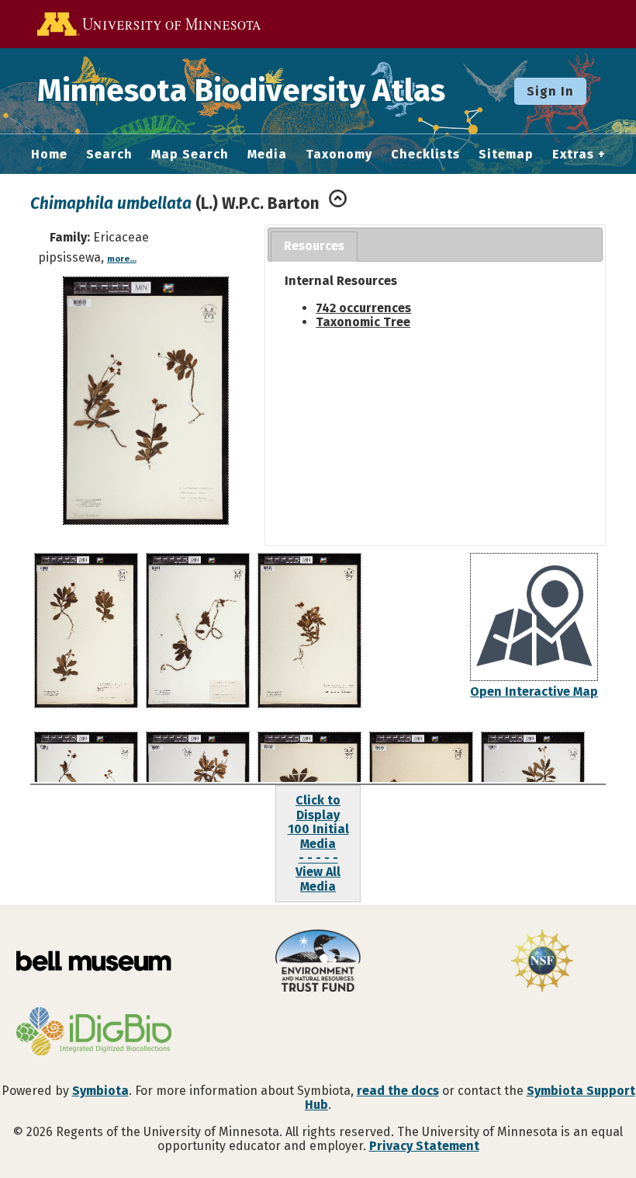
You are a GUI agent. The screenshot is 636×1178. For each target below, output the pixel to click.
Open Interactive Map (534, 691)
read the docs (398, 1090)
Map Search (190, 155)
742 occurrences (363, 308)
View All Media (318, 878)
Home (49, 155)
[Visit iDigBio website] (93, 1032)
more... (122, 259)
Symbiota (100, 1090)
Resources (314, 245)
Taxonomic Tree (363, 321)
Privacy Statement (424, 1145)
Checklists (425, 155)
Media (267, 155)
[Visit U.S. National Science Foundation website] (542, 962)
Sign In (550, 91)
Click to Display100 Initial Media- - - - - (318, 829)
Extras (573, 155)
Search (109, 155)
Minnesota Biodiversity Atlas (241, 90)
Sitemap (506, 155)
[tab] (314, 246)
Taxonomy (339, 155)
